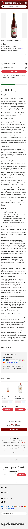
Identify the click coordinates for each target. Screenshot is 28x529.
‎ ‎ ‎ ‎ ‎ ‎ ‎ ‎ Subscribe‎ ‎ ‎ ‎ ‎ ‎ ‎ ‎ (21, 474)
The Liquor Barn (8, 518)
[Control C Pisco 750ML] (7, 387)
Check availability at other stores (10, 79)
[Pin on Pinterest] (11, 90)
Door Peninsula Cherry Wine (10, 10)
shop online (22, 450)
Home (2, 10)
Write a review (14, 429)
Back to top (14, 482)
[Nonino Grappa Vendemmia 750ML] (20, 387)
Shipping (3, 46)
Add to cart (14, 71)
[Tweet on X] (6, 90)
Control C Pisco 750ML (6, 397)
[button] (22, 2)
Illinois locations (14, 450)
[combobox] (14, 6)
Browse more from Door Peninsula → (9, 50)
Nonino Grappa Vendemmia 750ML (20, 397)
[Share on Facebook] (8, 90)
